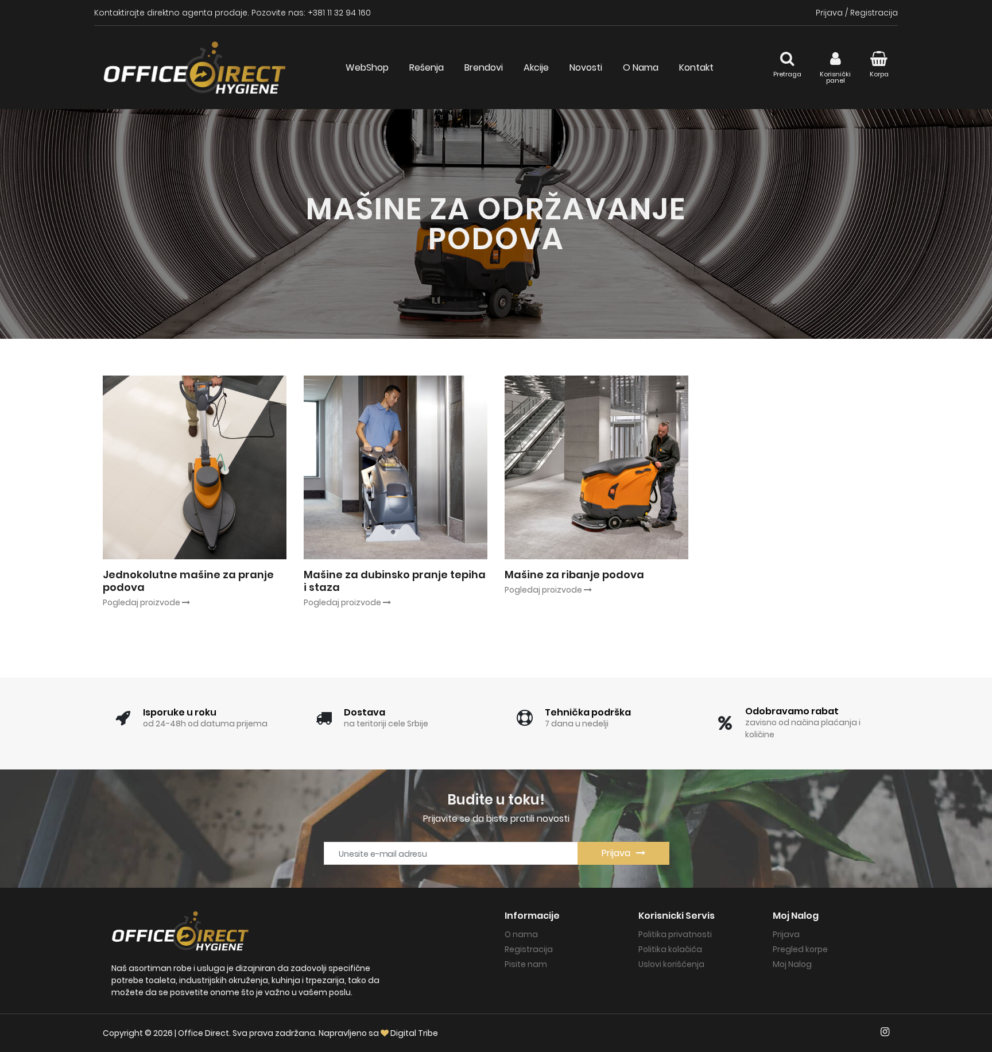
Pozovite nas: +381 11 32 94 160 (311, 12)
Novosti (585, 67)
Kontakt (696, 67)
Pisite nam (526, 964)
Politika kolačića (670, 949)
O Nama (640, 67)
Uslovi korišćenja (671, 964)
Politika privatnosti (675, 934)
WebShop (367, 67)
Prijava (829, 12)
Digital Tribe (414, 1033)
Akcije (536, 67)
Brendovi (483, 67)
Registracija (874, 12)
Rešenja (426, 67)
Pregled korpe (800, 949)
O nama (521, 934)
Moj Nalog (792, 964)
